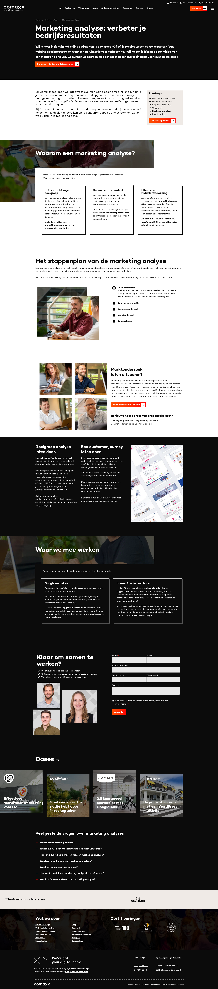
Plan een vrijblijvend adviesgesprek (55, 64)
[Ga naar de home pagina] (14, 8)
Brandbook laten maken (164, 98)
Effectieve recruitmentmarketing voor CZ (24, 803)
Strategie (155, 93)
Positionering (158, 114)
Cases (150, 8)
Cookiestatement (133, 985)
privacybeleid (121, 704)
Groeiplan (157, 108)
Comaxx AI (40, 938)
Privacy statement (169, 985)
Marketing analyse (161, 111)
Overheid (76, 928)
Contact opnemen (159, 121)
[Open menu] (212, 8)
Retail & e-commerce (81, 935)
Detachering (41, 941)
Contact (196, 8)
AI (60, 8)
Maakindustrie (78, 931)
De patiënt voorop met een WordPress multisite (160, 807)
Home (38, 20)
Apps (95, 8)
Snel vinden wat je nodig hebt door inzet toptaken (66, 807)
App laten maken (43, 935)
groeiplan (111, 498)
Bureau (139, 8)
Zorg (74, 925)
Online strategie (51, 20)
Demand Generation (162, 102)
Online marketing (110, 8)
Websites (70, 8)
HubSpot (76, 938)
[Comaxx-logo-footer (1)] (42, 984)
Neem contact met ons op (126, 405)
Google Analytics (53, 588)
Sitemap (180, 985)
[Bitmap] (138, 899)
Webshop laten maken (45, 931)
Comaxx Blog (77, 941)
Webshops (83, 8)
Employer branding (161, 105)
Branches (127, 8)
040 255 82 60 (140, 970)
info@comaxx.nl (141, 966)
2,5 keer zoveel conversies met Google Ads (110, 803)
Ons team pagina (143, 424)
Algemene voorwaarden (151, 985)
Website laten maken (44, 928)
